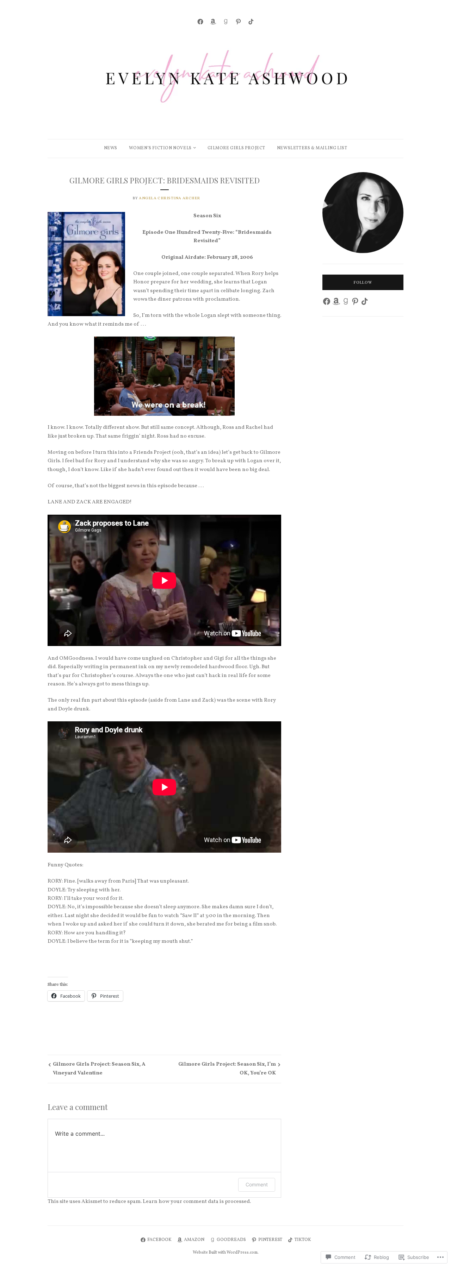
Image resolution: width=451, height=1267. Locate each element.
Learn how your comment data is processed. (197, 1201)
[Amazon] (213, 21)
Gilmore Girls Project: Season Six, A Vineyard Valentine (99, 1069)
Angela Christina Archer (169, 198)
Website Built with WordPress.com (225, 1252)
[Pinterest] (238, 21)
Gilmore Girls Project (237, 148)
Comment (257, 1184)
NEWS (110, 148)
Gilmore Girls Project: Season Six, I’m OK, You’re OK (227, 1069)
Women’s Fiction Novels (160, 148)
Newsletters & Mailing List (312, 148)
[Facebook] (200, 21)
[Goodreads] (225, 21)
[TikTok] (251, 21)
